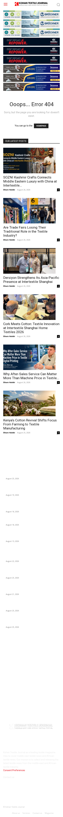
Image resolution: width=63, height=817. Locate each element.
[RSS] (27, 791)
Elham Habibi (9, 189)
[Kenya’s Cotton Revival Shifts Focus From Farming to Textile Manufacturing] (31, 403)
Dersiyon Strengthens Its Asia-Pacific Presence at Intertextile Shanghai (31, 280)
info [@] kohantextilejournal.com (31, 777)
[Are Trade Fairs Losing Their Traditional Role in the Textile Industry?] (31, 211)
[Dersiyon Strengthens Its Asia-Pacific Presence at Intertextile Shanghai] (31, 261)
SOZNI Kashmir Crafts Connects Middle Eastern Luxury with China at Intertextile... (30, 181)
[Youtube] (43, 791)
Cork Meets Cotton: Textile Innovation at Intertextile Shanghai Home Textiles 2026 (31, 328)
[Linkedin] (19, 791)
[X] (35, 791)
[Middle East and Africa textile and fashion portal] (31, 727)
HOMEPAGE (41, 126)
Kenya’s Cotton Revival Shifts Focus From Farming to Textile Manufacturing (30, 424)
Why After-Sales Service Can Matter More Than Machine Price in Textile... (31, 376)
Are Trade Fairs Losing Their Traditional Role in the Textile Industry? (25, 231)
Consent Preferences (14, 770)
